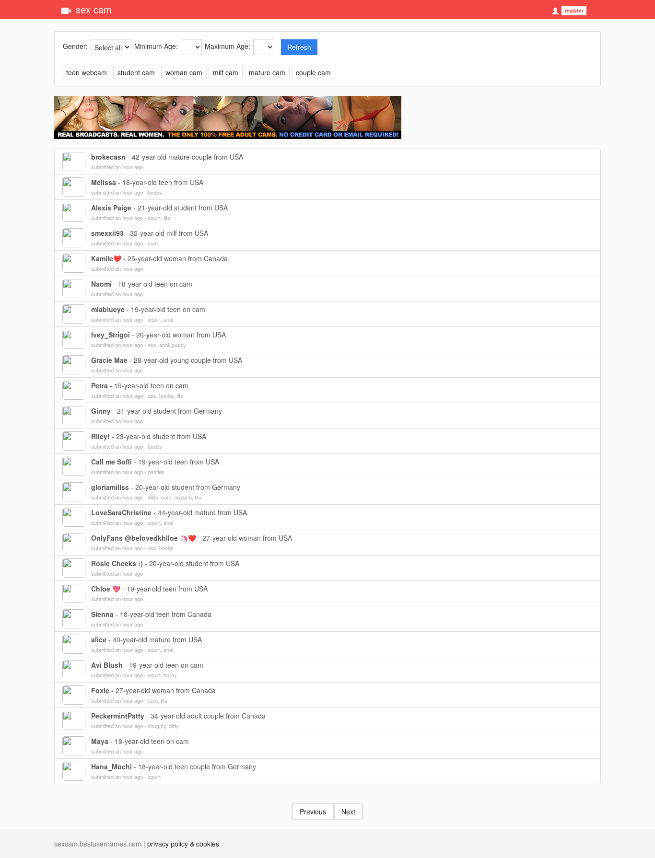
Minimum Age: (156, 46)
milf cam (225, 72)
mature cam (267, 72)
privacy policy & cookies (183, 843)
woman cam (183, 72)
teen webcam (86, 72)
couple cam (313, 72)
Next (348, 811)
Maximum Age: (227, 46)
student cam (136, 72)
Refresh (299, 47)
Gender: (75, 46)
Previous (313, 811)
